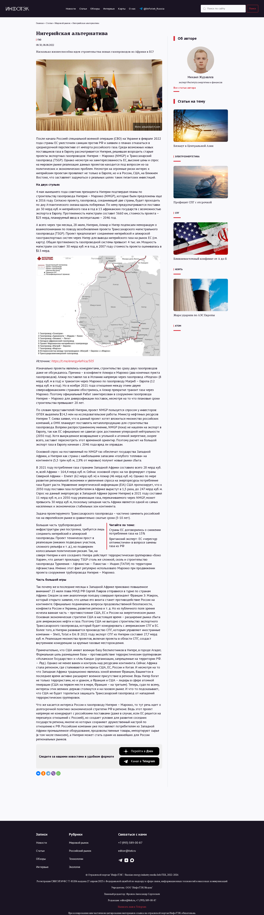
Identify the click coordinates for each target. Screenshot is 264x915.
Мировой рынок (79, 842)
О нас (132, 8)
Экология (74, 867)
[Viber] (53, 773)
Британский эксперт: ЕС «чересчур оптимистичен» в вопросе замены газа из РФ (133, 542)
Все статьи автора (184, 87)
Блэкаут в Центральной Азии (193, 146)
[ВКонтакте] (38, 773)
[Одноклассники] (43, 773)
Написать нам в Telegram (132, 906)
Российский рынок (80, 850)
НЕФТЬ (179, 269)
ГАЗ (39, 39)
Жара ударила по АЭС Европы (194, 315)
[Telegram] (48, 773)
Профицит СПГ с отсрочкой (192, 202)
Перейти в (142, 751)
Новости (71, 8)
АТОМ (178, 325)
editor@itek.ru (127, 850)
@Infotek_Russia (153, 8)
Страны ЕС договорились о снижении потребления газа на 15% (135, 531)
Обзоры (95, 8)
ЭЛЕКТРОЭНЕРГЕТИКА (187, 156)
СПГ (177, 213)
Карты (122, 8)
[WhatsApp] (58, 773)
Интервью (109, 8)
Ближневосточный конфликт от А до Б (200, 259)
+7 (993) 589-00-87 (130, 842)
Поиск (252, 8)
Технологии (76, 859)
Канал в (143, 761)
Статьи (83, 8)
